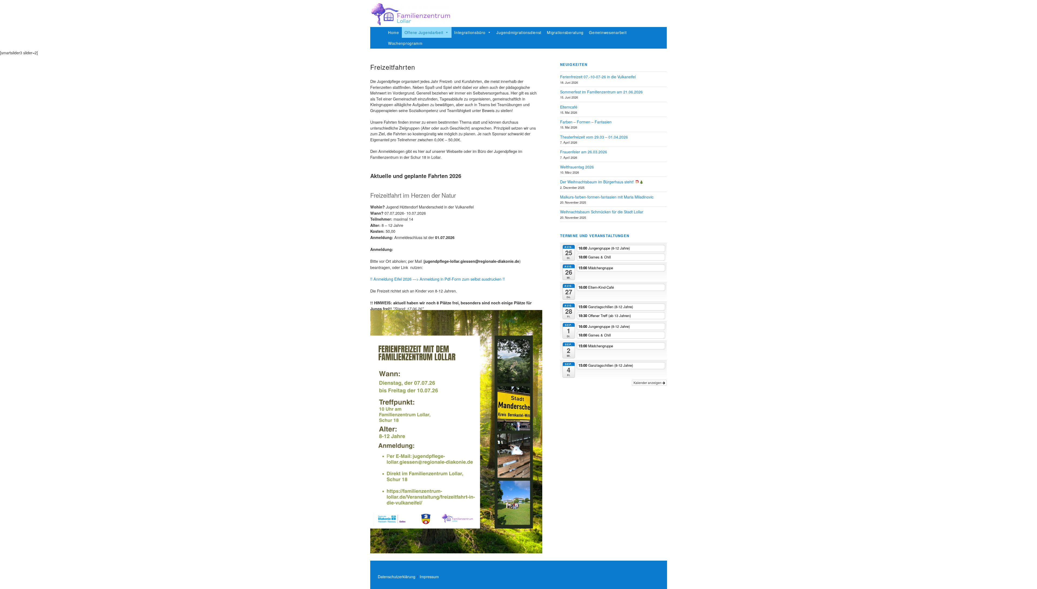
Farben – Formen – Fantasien (586, 121)
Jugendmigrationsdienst (518, 32)
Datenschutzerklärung (396, 576)
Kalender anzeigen (648, 382)
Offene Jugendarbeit (424, 32)
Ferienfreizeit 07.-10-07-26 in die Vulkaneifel (598, 76)
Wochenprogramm (405, 43)
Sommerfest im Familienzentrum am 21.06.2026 (601, 92)
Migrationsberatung (565, 32)
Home (393, 32)
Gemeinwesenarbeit (608, 32)
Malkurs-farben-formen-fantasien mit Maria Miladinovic (607, 197)
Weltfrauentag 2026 (577, 167)
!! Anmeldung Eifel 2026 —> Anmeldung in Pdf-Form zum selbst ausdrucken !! (437, 279)
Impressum (429, 576)
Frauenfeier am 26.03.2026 (583, 151)
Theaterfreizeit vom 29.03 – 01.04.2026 (594, 137)
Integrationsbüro (470, 32)
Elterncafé (568, 107)
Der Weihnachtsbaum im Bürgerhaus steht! (597, 181)
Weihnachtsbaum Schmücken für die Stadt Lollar (601, 211)
